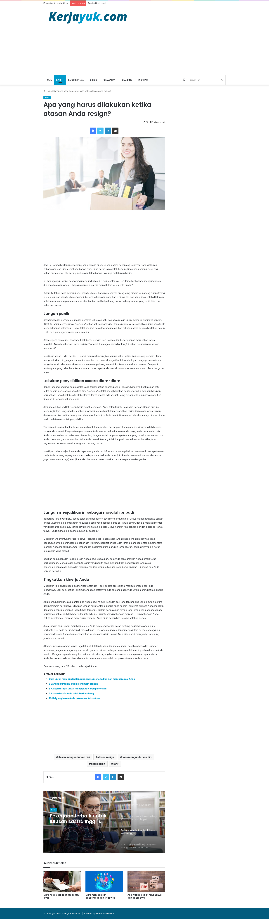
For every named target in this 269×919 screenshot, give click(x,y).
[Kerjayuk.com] (87, 17)
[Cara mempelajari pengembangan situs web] (104, 881)
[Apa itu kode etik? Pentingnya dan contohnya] (146, 881)
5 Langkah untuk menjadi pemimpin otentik (73, 683)
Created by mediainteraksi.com (99, 913)
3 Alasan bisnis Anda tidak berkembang (71, 693)
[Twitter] (100, 131)
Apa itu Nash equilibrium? (100, 3)
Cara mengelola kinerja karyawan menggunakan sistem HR (80, 818)
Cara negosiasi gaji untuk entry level (61, 896)
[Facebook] (93, 131)
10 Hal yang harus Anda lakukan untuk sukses (74, 698)
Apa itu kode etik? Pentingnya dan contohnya (144, 896)
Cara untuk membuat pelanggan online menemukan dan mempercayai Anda (92, 678)
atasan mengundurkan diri (74, 757)
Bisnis (93, 80)
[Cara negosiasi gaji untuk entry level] (62, 881)
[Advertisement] (134, 52)
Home (49, 80)
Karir (59, 80)
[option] (104, 822)
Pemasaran (109, 80)
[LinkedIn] (108, 131)
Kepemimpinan (76, 80)
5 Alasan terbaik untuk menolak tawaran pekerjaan (77, 688)
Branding (127, 80)
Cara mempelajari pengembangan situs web (100, 896)
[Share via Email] (115, 131)
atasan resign (105, 757)
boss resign (98, 763)
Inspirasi (143, 80)
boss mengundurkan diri (136, 757)
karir (115, 763)
